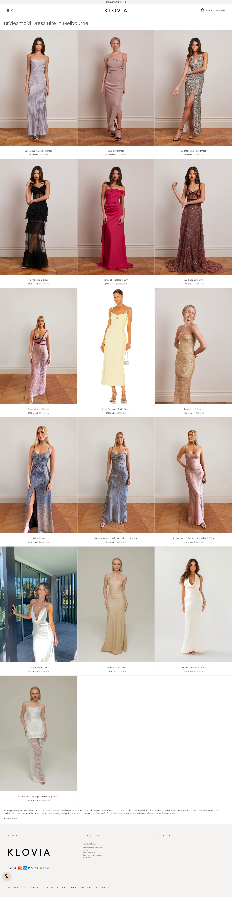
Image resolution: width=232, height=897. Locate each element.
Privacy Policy (56, 887)
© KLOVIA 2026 (16, 887)
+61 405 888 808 (215, 10)
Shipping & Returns (79, 887)
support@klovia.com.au (92, 847)
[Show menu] (8, 10)
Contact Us (102, 887)
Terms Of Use (36, 887)
